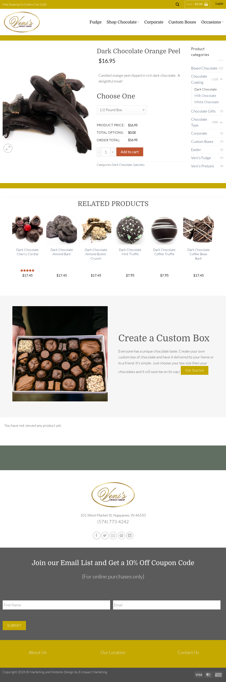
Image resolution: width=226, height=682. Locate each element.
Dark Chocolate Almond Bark (61, 252)
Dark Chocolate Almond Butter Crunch (96, 254)
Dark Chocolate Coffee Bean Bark (198, 254)
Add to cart (130, 152)
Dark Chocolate (122, 164)
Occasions (211, 22)
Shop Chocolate (122, 22)
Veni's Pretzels (202, 166)
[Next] (213, 249)
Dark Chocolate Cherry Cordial (27, 252)
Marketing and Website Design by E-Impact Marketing (68, 672)
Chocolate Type (199, 122)
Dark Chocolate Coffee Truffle (164, 252)
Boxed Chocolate (204, 68)
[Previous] (12, 249)
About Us (38, 652)
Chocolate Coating (199, 79)
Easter (196, 149)
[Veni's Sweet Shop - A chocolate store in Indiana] (26, 22)
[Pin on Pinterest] (121, 535)
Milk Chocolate (205, 95)
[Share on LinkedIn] (130, 535)
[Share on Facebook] (96, 535)
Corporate (153, 22)
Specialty (139, 164)
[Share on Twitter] (105, 535)
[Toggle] (221, 79)
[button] (197, 4)
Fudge (96, 22)
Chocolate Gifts (203, 111)
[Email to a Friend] (113, 535)
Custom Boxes (182, 22)
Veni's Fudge (201, 157)
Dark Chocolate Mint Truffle (130, 252)
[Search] (177, 4)
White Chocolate (206, 102)
